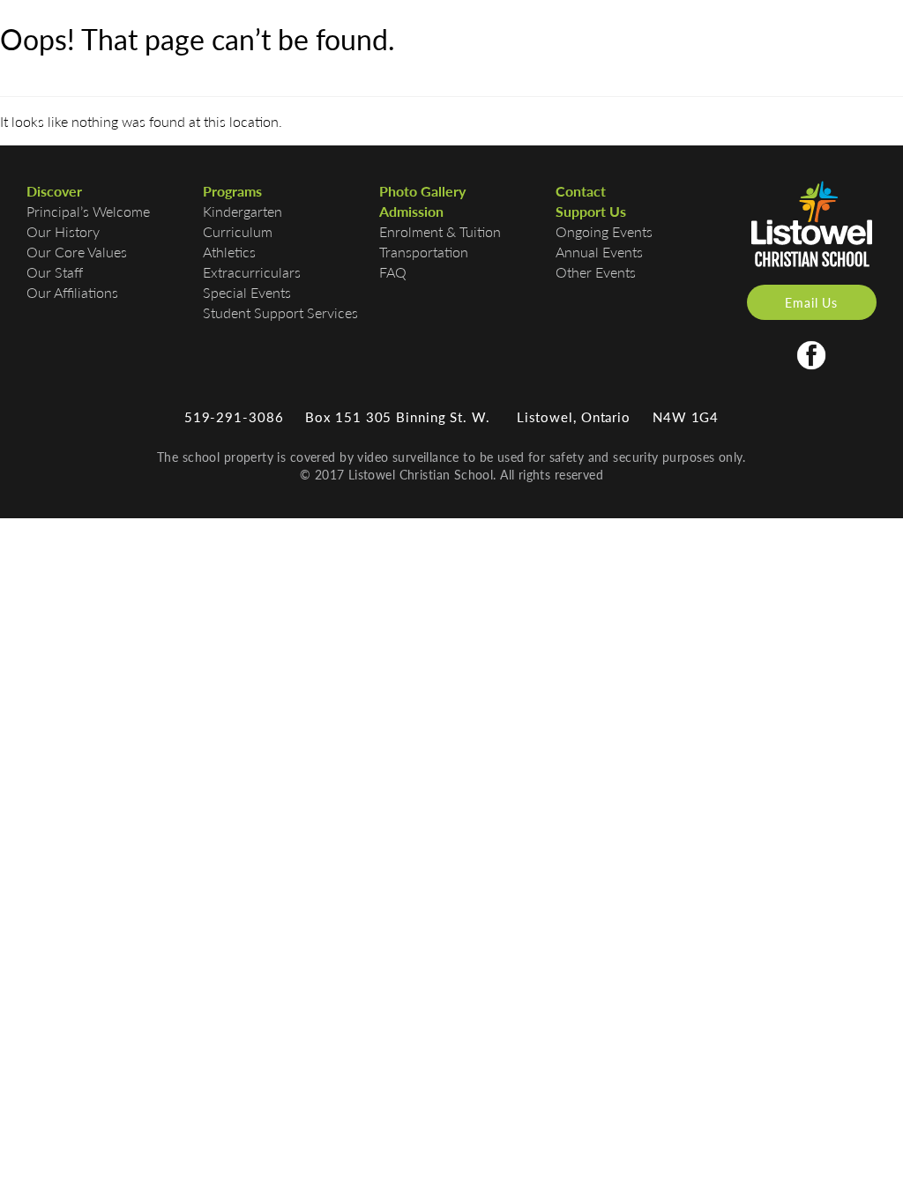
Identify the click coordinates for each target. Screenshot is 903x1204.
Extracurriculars (252, 272)
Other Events (596, 272)
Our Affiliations (72, 292)
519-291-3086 (234, 416)
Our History (63, 231)
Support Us (591, 211)
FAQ (393, 272)
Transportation (423, 252)
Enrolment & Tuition (440, 231)
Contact (581, 191)
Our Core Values (76, 252)
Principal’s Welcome (88, 211)
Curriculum (237, 231)
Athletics (229, 252)
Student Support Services (280, 312)
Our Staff (54, 272)
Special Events (247, 292)
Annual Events (599, 252)
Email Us (811, 302)
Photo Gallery (422, 191)
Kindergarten (242, 211)
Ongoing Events (604, 231)
